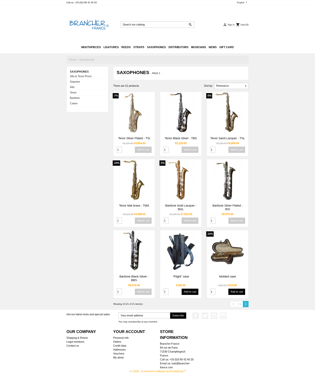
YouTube (214, 315)
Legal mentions (75, 341)
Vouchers (118, 353)
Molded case (227, 276)
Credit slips (119, 345)
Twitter (205, 315)
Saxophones (79, 71)
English (241, 2)
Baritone (75, 98)
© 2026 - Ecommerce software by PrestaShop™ (158, 371)
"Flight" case (181, 276)
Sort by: (208, 85)
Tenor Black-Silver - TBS (181, 138)
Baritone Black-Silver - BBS (134, 278)
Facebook (195, 315)
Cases (73, 103)
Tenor (73, 92)
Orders (117, 341)
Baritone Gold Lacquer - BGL (181, 207)
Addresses (119, 349)
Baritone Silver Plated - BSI (227, 207)
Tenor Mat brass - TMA (134, 205)
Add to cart (143, 149)
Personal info (121, 337)
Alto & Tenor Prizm (81, 76)
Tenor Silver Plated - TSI (134, 138)
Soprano (75, 81)
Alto (72, 87)
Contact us (72, 345)
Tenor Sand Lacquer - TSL (227, 138)
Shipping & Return (77, 337)
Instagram (223, 315)
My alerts (118, 357)
